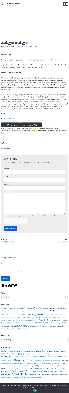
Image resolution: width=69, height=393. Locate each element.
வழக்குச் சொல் (21, 325)
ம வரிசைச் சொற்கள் (41, 323)
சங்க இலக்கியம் (37, 314)
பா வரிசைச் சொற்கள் (56, 320)
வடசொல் (10, 326)
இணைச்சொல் (11, 118)
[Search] (66, 297)
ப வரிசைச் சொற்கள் (43, 320)
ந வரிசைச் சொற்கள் (21, 320)
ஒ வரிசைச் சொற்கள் (26, 311)
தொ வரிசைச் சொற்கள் (11, 320)
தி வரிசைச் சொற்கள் (45, 317)
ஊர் (2, 311)
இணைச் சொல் (23, 46)
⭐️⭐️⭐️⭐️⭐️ (35, 128)
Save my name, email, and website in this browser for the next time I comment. (30, 216)
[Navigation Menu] (65, 4)
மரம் (31, 322)
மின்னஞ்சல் (5, 271)
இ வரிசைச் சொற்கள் (46, 308)
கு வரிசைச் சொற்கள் (38, 356)
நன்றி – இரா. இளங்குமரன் (10, 125)
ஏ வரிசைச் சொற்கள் (18, 311)
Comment (7, 192)
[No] (67, 388)
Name (6, 169)
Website (6, 184)
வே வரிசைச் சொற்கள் (23, 328)
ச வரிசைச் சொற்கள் (50, 314)
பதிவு (49, 128)
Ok (35, 390)
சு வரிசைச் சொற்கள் (14, 317)
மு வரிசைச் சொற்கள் (49, 371)
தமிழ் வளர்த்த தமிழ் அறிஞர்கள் (31, 125)
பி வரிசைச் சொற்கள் (25, 368)
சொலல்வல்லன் (5, 148)
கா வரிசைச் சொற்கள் (50, 311)
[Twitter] (6, 286)
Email (6, 176)
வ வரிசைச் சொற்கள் (34, 326)
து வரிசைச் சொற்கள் (55, 317)
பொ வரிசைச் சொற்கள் (24, 322)
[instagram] (16, 286)
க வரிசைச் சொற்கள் (33, 46)
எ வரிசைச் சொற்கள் (8, 311)
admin (5, 46)
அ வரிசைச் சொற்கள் (8, 308)
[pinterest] (9, 286)
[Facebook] (3, 286)
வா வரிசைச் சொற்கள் (47, 326)
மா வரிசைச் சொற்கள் (54, 322)
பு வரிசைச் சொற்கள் (12, 322)
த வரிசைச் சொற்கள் (34, 317)
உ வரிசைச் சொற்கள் (59, 308)
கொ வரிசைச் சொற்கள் (12, 314)
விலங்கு (54, 326)
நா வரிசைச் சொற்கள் (31, 320)
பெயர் (4, 264)
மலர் (33, 322)
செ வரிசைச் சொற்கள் (23, 317)
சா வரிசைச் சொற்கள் (59, 314)
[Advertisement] (34, 21)
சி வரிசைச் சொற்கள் (62, 360)
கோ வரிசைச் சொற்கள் (23, 314)
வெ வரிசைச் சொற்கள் (12, 328)
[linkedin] (12, 286)
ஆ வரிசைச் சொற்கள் (23, 308)
